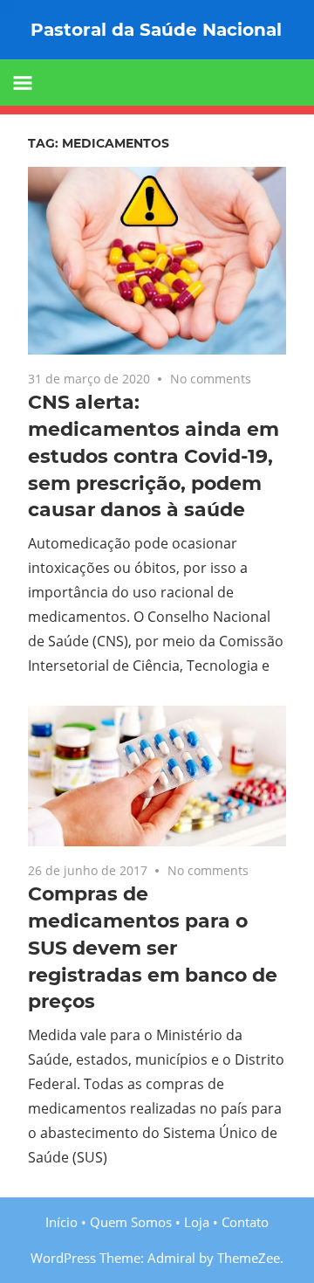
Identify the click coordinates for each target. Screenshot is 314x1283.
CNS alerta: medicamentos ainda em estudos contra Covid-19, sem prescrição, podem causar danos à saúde (153, 455)
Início (61, 1222)
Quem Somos (131, 1222)
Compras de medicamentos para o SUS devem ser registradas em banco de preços (152, 947)
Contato (245, 1222)
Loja (196, 1222)
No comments (210, 378)
